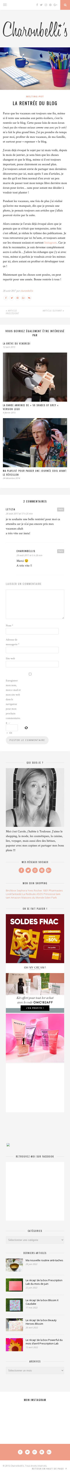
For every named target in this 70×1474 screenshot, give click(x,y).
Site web (10, 658)
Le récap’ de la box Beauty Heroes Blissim (41, 1321)
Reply (60, 509)
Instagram (50, 243)
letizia (10, 509)
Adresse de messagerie (12, 642)
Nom (9, 625)
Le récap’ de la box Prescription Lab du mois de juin (44, 1281)
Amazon (16, 897)
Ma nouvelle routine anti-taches (44, 1260)
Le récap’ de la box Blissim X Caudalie (42, 1301)
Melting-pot (35, 96)
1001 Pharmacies (53, 890)
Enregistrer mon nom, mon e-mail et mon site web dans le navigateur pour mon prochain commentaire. (13, 699)
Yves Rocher (35, 890)
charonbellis (26, 291)
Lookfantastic (14, 894)
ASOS (39, 894)
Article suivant (53, 310)
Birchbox (11, 890)
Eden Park (51, 897)
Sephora (22, 890)
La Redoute (29, 894)
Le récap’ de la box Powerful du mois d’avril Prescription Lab (44, 1341)
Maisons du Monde (32, 897)
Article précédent (12, 312)
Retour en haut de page (48, 1468)
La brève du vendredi (17, 343)
